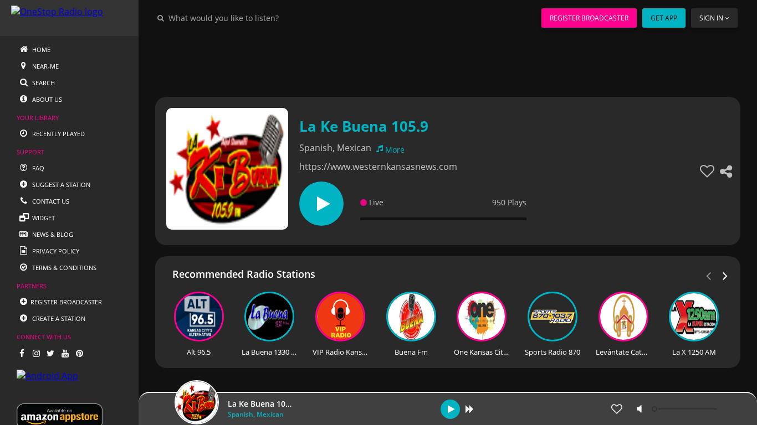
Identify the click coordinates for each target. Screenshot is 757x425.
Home (40, 49)
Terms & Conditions (63, 267)
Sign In (711, 18)
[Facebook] (22, 353)
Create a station (57, 318)
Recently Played (57, 133)
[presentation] (725, 275)
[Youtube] (65, 353)
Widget (42, 218)
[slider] (685, 409)
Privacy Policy (54, 251)
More (395, 149)
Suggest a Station (60, 184)
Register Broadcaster (589, 18)
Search (42, 83)
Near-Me (44, 66)
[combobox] (257, 17)
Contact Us (49, 201)
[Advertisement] (448, 61)
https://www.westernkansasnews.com (378, 166)
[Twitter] (50, 353)
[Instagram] (36, 353)
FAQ (37, 168)
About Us (46, 99)
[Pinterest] (79, 353)
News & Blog (51, 234)
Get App (664, 18)
